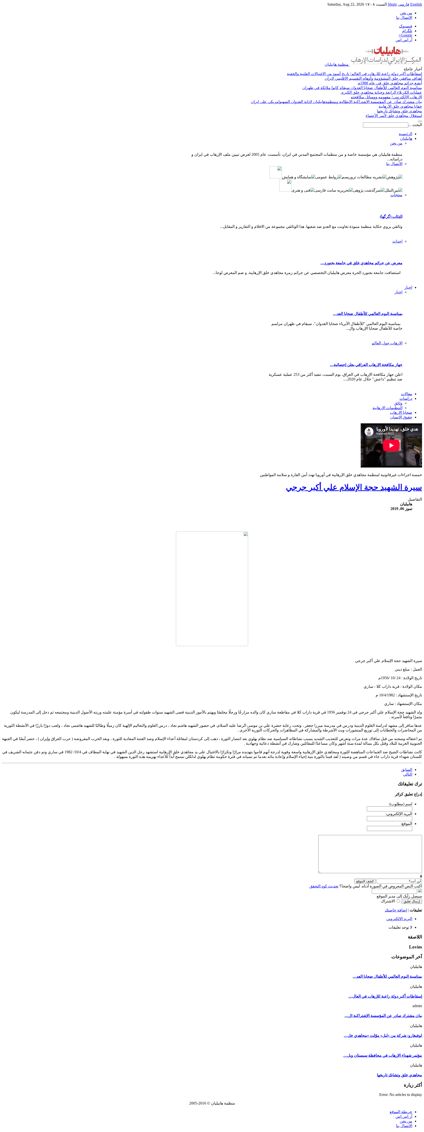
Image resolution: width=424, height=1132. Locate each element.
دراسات (405, 398)
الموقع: (406, 823)
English (416, 4)
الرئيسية (405, 134)
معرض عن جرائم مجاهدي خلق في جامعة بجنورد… (361, 263)
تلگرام (407, 31)
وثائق (398, 403)
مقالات (406, 394)
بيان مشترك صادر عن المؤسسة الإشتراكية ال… (383, 1016)
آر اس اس (404, 40)
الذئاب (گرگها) (391, 216)
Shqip (392, 4)
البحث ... (415, 125)
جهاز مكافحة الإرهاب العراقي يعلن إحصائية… (366, 365)
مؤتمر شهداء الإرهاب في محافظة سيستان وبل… (382, 1055)
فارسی (403, 4)
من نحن (396, 143)
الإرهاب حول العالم (387, 343)
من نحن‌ (406, 13)
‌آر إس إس (404, 1116)
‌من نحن (406, 1121)
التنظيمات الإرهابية (387, 408)
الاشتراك (388, 901)
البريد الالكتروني (399, 919)
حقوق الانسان (401, 417)
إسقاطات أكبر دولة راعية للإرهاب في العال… (385, 996)
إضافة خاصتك (396, 910)
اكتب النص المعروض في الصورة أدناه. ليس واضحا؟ (365, 886)
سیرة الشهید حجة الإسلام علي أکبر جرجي (354, 487)
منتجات (396, 195)
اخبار (408, 287)
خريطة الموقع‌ (401, 1112)
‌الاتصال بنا (404, 1126)
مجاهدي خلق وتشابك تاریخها (399, 1075)
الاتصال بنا (404, 17)
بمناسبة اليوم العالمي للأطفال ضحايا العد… (367, 314)
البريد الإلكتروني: (398, 814)
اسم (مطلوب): (400, 804)
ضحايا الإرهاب (401, 412)
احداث (397, 241)
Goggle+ (405, 35)
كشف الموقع (365, 881)
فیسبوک (405, 26)
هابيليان (406, 138)
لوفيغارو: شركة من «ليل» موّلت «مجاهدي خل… (383, 1035)
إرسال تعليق (412, 901)
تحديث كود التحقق (323, 886)
